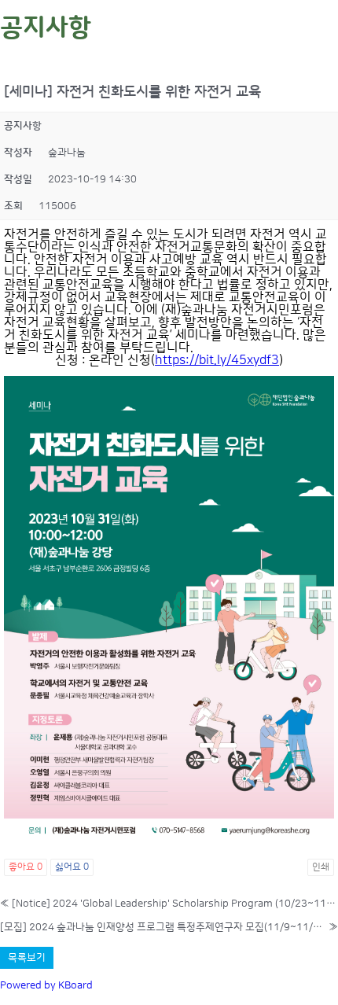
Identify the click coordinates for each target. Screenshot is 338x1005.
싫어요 (72, 867)
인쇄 (320, 867)
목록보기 (27, 957)
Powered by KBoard (46, 985)
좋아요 (25, 867)
